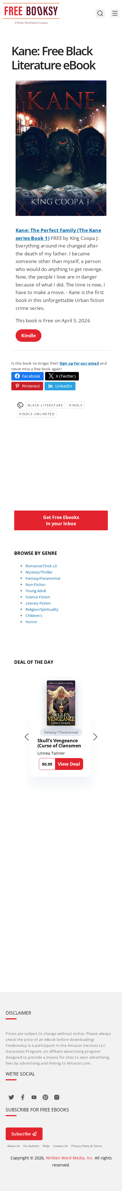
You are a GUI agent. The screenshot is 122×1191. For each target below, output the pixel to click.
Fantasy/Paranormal (43, 578)
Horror (31, 621)
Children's (34, 615)
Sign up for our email (79, 363)
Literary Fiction (38, 603)
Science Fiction (38, 596)
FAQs (46, 1146)
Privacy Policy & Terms (86, 1146)
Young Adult (36, 590)
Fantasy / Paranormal (61, 732)
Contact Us (60, 1146)
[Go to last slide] (26, 737)
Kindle (28, 335)
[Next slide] (95, 737)
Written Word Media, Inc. (70, 1158)
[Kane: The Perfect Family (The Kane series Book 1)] (61, 148)
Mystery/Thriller (39, 572)
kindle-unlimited (36, 414)
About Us (13, 1146)
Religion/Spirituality (42, 609)
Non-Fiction (35, 584)
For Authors (31, 1146)
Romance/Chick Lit (41, 565)
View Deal (69, 764)
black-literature (45, 405)
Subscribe (21, 1134)
